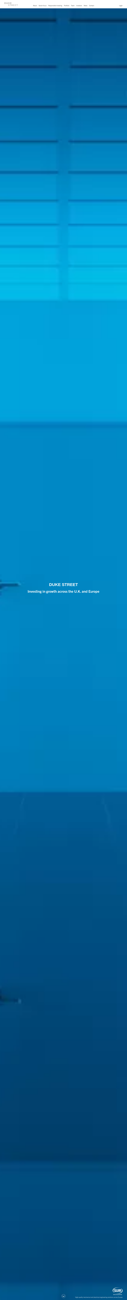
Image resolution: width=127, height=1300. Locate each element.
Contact (91, 5)
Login (121, 5)
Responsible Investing (55, 5)
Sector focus (42, 5)
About (35, 5)
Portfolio (66, 5)
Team (72, 5)
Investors (79, 5)
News (85, 5)
